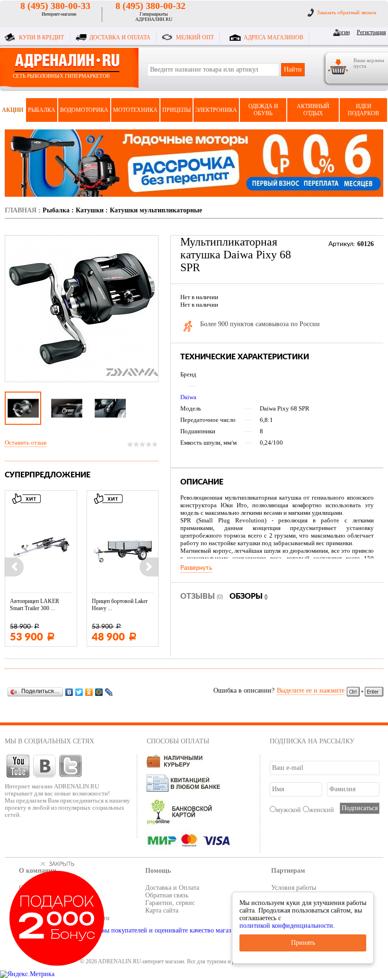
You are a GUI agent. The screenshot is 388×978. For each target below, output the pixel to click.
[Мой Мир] (99, 692)
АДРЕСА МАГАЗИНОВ (273, 37)
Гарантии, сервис (170, 902)
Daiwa (188, 397)
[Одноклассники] (89, 692)
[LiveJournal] (109, 692)
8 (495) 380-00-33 (55, 5)
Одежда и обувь (263, 110)
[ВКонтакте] (69, 692)
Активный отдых (313, 110)
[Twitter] (79, 692)
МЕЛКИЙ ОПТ (195, 37)
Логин (342, 32)
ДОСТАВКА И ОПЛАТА (119, 37)
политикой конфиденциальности (286, 925)
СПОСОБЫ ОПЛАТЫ (178, 741)
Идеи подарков (363, 110)
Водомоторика (84, 110)
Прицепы (176, 110)
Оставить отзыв (25, 442)
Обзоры (248, 596)
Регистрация (370, 32)
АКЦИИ (12, 110)
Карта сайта (161, 910)
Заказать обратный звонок (346, 12)
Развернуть (196, 568)
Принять (303, 942)
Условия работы (293, 887)
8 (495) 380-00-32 (150, 5)
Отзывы (201, 596)
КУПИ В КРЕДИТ (41, 37)
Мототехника (135, 110)
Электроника (216, 110)
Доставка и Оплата (172, 887)
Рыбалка (41, 110)
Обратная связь (166, 895)
